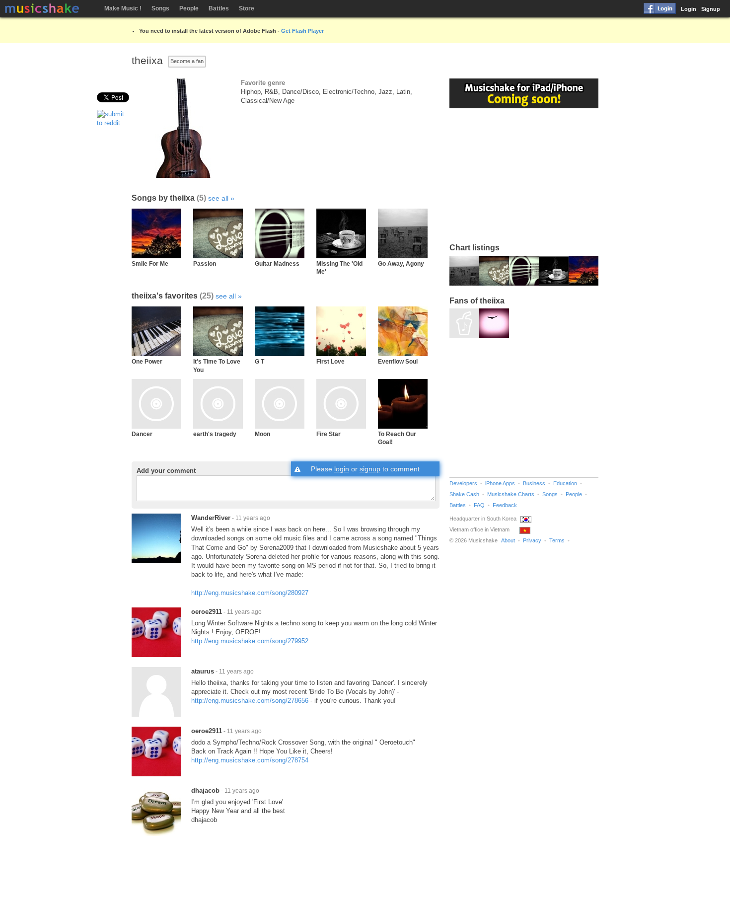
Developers (463, 483)
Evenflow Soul (398, 361)
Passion (204, 263)
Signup (710, 9)
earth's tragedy (214, 434)
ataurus (202, 671)
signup (370, 469)
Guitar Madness (277, 263)
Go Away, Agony (401, 263)
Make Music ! (123, 8)
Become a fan (187, 61)
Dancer (142, 434)
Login (688, 9)
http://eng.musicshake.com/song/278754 (249, 760)
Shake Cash (464, 494)
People (189, 8)
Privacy (532, 540)
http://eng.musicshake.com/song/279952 (249, 641)
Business (534, 483)
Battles (219, 8)
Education (565, 483)
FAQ (479, 505)
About (508, 540)
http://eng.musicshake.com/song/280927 (249, 593)
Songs (160, 8)
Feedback (505, 505)
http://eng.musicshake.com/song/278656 (249, 700)
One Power (147, 361)
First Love (330, 361)
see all (218, 198)
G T (259, 361)
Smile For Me (150, 263)
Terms (557, 540)
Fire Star (328, 434)
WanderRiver (210, 518)
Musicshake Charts (510, 494)
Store (246, 8)
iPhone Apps (500, 483)
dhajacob (205, 790)
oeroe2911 (206, 611)
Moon (262, 434)
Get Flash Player (302, 31)
